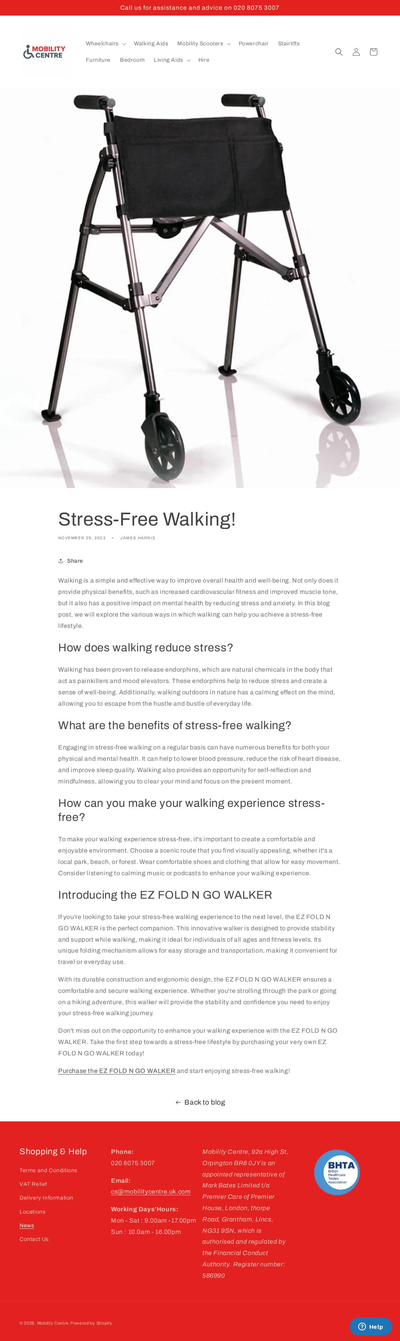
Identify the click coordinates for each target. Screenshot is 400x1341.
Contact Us (34, 1239)
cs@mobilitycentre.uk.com (151, 1191)
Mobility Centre (53, 1323)
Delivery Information (46, 1198)
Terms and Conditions (48, 1170)
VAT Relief (33, 1184)
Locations (32, 1212)
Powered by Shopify (91, 1323)
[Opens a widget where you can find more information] (370, 1327)
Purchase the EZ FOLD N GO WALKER (116, 1070)
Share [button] (75, 561)
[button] (105, 44)
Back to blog (204, 1102)
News (27, 1225)
